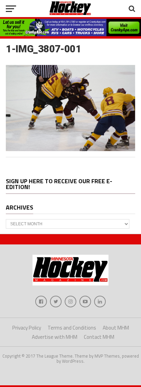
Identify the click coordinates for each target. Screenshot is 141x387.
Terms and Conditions (72, 328)
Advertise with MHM (54, 337)
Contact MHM (99, 337)
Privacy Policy (26, 328)
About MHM (116, 328)
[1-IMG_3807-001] (70, 149)
